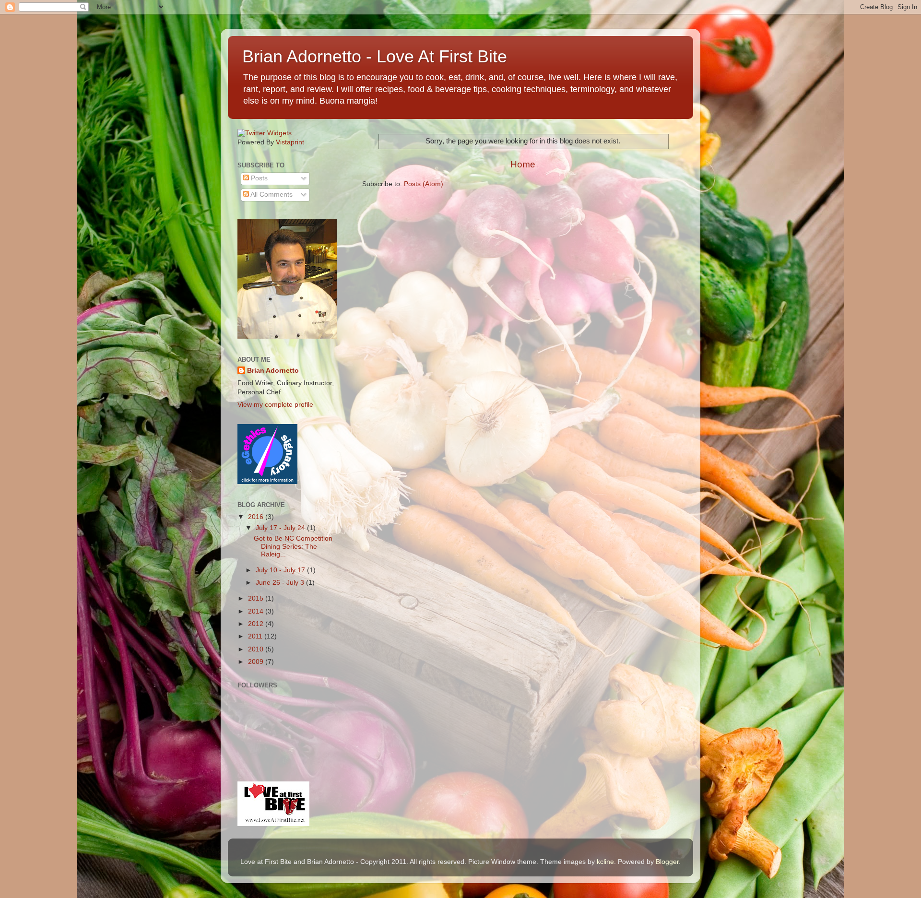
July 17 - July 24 (281, 528)
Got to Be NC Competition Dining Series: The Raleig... (293, 546)
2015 (256, 598)
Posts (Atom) (423, 184)
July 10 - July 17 (281, 570)
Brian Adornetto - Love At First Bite (374, 56)
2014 (256, 611)
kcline (605, 861)
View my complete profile (275, 404)
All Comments (271, 194)
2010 (256, 649)
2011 (256, 636)
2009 (256, 661)
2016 (256, 516)
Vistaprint (290, 142)
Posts (258, 178)
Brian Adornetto (273, 370)
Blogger (667, 861)
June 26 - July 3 (281, 582)
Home (522, 164)
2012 (256, 623)
